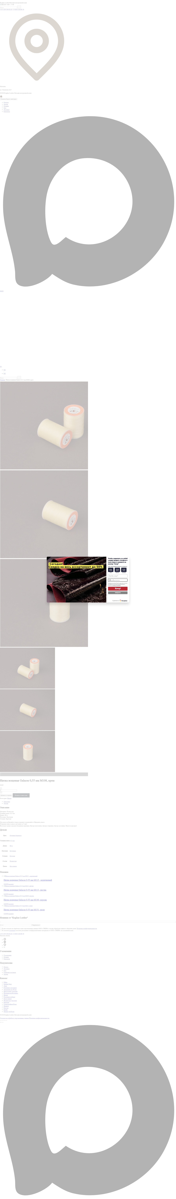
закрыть (118, 592)
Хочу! (118, 588)
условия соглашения (116, 585)
